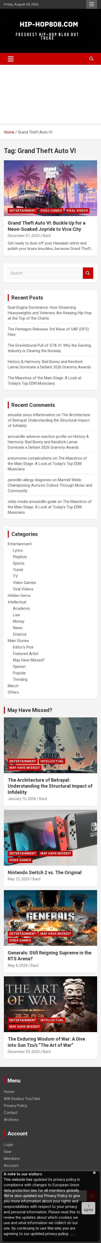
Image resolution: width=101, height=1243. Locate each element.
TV (15, 576)
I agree (88, 1208)
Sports (18, 563)
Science (19, 634)
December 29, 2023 (24, 1052)
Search (88, 273)
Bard (47, 236)
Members (12, 1158)
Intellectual (17, 602)
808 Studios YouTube (22, 1098)
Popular (19, 673)
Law (16, 615)
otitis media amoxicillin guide (32, 501)
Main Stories (18, 640)
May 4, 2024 (17, 965)
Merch (13, 686)
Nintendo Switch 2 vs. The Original (45, 872)
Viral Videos (77, 210)
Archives (11, 1119)
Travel (18, 569)
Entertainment (22, 210)
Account (11, 1165)
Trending (20, 679)
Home (9, 1091)
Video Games (51, 210)
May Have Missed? (29, 660)
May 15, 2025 (19, 879)
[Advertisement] (50, 95)
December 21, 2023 (24, 236)
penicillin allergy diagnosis (29, 480)
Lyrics (18, 550)
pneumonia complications (30, 458)
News (18, 628)
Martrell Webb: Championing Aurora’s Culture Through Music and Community (50, 485)
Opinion (19, 666)
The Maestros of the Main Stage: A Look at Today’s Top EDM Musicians (47, 463)
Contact (11, 1112)
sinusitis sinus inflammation (31, 415)
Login (8, 1144)
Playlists (20, 557)
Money (18, 621)
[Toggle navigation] (11, 59)
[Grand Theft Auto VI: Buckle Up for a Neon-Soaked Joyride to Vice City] (50, 188)
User (8, 1151)
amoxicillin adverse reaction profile (37, 436)
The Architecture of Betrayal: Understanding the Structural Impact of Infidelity (49, 420)
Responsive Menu (91, 4)
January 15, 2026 (22, 799)
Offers (13, 692)
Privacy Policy (15, 1105)
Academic (21, 608)
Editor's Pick (23, 647)
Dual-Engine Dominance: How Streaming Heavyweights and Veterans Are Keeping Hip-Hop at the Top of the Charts (50, 313)
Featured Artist (25, 653)
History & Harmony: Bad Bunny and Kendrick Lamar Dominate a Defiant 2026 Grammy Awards (48, 442)
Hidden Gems (19, 595)
